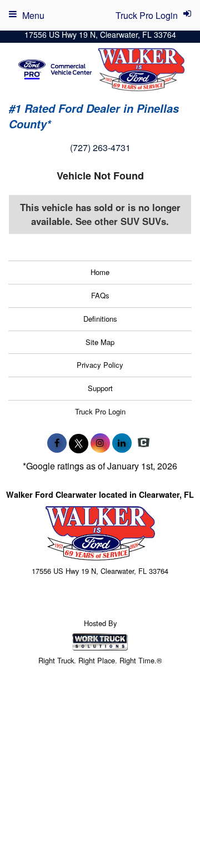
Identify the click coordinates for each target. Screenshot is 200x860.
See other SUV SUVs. (122, 221)
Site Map (100, 342)
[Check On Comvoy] (143, 442)
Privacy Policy (100, 364)
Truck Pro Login (100, 411)
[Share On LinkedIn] (122, 442)
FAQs (100, 295)
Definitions (100, 318)
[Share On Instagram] (100, 442)
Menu (33, 15)
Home (100, 272)
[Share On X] (78, 442)
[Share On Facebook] (57, 442)
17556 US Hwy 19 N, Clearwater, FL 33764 (100, 34)
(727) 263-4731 (100, 147)
